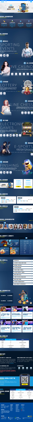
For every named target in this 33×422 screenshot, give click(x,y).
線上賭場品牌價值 (12, 363)
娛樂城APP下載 (17, 410)
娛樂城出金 (17, 408)
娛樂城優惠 (13, 312)
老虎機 (2, 410)
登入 (31, 1)
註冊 (28, 1)
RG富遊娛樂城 (2, 0)
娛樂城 (2, 411)
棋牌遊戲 (6, 411)
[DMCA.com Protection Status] (30, 416)
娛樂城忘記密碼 (17, 409)
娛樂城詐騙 (24, 312)
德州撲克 (3, 412)
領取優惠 (18, 186)
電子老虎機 (6, 410)
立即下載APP (24, 384)
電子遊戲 (4, 410)
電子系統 (5, 412)
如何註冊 (28, 0)
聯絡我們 (11, 409)
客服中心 (31, 0)
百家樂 (1, 312)
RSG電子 (2, 413)
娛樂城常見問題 (17, 411)
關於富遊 (11, 410)
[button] (16, 53)
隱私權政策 (11, 408)
